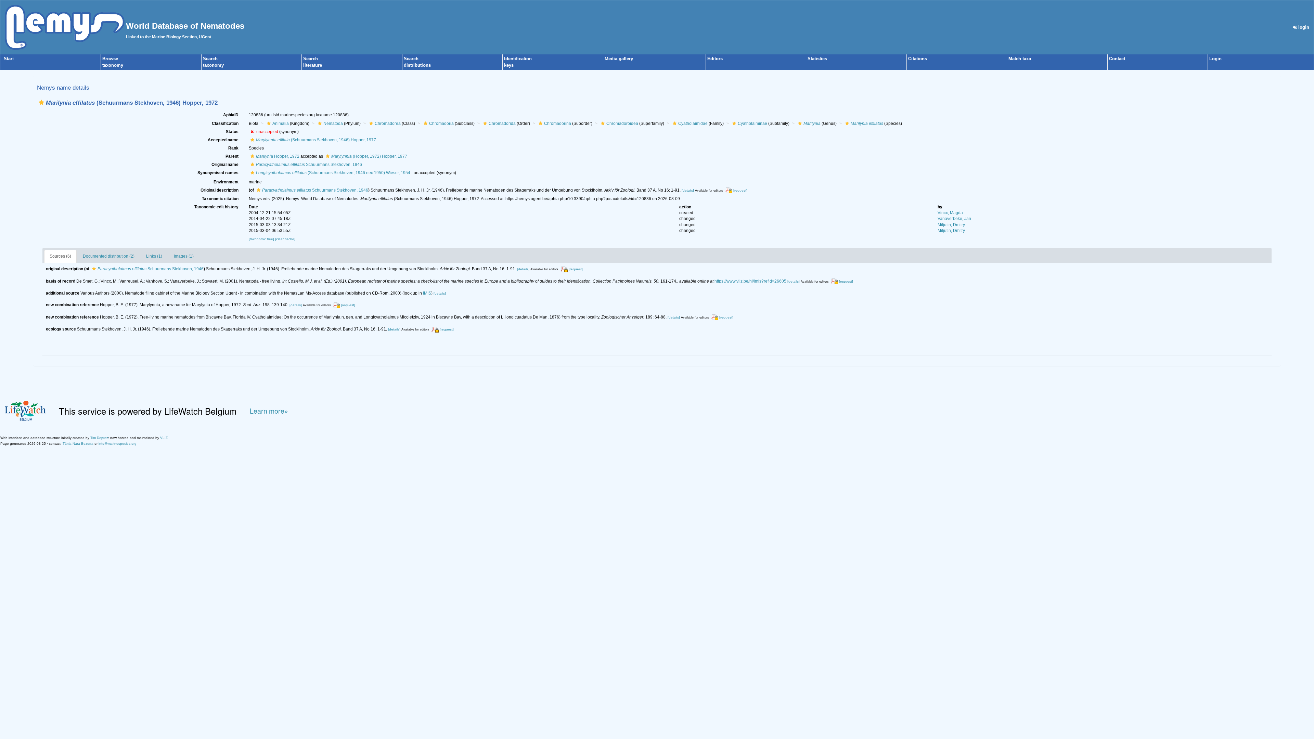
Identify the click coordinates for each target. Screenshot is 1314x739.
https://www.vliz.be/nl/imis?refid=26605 (750, 281)
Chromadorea (388, 123)
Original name (225, 164)
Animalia (280, 123)
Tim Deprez (99, 438)
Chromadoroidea (622, 123)
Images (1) (184, 256)
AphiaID (231, 115)
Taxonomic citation (220, 198)
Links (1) (154, 256)
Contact (1117, 58)
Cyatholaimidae (693, 123)
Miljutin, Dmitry (951, 224)
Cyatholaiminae (752, 123)
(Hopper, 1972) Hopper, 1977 (369, 156)
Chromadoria (441, 123)
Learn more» (269, 411)
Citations (917, 58)
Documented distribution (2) (108, 256)
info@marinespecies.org (118, 443)
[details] (688, 190)
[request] (740, 190)
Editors (715, 58)
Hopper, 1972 (277, 156)
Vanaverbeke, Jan (954, 218)
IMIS (427, 293)
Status (232, 131)
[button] (41, 102)
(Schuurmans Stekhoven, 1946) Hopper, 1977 (316, 140)
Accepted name (223, 140)
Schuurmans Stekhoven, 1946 (309, 164)
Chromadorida (502, 123)
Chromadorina (557, 123)
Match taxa (1019, 58)
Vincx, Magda (950, 212)
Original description (220, 190)
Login (1215, 58)
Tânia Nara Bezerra (78, 443)
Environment (226, 182)
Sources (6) (60, 256)
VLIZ (164, 438)
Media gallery (619, 58)
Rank (233, 148)
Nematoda (333, 123)
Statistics (817, 58)
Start (9, 58)
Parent (232, 156)
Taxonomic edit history (216, 207)
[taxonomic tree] (262, 239)
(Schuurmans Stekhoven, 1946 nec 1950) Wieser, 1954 (333, 172)
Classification (225, 123)
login (1303, 27)
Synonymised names (218, 172)
